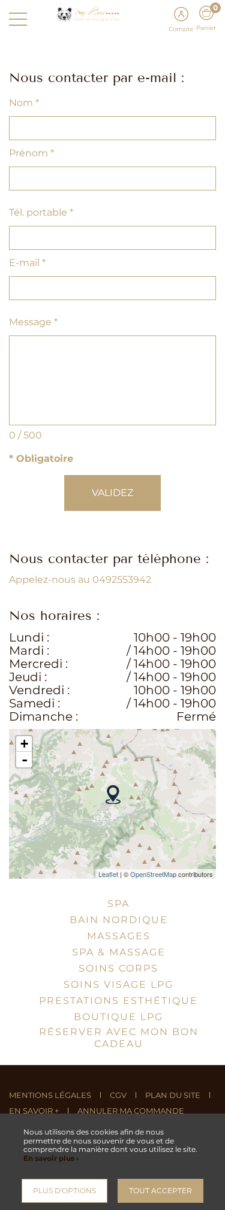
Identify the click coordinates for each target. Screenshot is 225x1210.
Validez (112, 492)
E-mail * (27, 262)
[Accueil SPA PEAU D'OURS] (113, 13)
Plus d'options (64, 1190)
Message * (33, 322)
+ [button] (24, 743)
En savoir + (34, 1110)
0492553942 (121, 579)
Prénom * (31, 153)
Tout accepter (160, 1190)
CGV (118, 1095)
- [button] (24, 759)
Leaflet (108, 874)
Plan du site (172, 1095)
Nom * (24, 102)
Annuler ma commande (130, 1110)
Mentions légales (50, 1095)
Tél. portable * (41, 212)
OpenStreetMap (153, 874)
